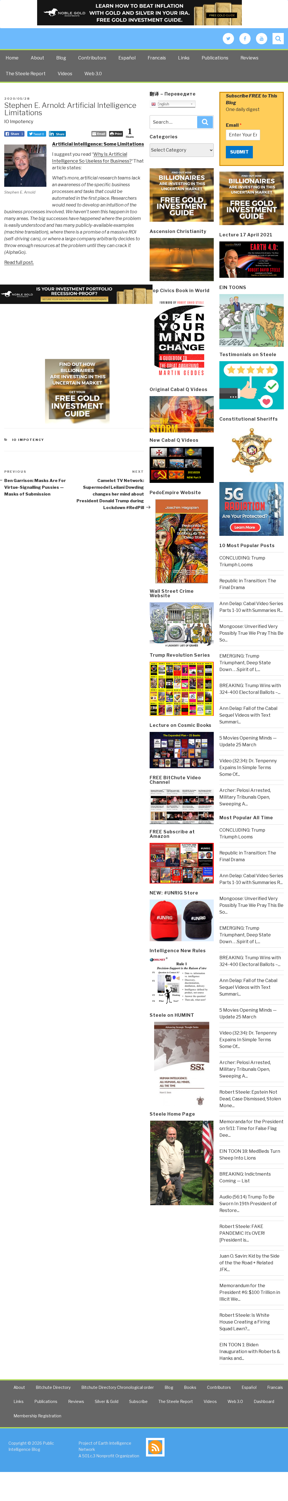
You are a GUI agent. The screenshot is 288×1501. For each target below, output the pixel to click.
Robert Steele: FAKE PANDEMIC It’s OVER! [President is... (242, 1233)
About (37, 58)
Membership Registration (37, 1415)
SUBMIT (239, 152)
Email (234, 125)
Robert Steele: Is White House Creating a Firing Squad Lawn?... (244, 1322)
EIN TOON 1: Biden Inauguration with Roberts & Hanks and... (249, 1351)
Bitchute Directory (53, 1387)
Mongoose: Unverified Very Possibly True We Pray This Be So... (251, 633)
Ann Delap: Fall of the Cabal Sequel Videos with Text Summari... (248, 715)
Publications (215, 58)
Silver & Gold (106, 1401)
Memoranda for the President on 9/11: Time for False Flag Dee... (251, 1128)
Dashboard (264, 1401)
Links (184, 58)
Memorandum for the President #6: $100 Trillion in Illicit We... (249, 1292)
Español (127, 58)
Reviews (249, 58)
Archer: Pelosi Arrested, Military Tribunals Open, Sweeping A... (245, 797)
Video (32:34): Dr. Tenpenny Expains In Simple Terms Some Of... (248, 767)
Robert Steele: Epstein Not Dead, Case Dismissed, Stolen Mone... (250, 1098)
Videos (65, 73)
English (162, 104)
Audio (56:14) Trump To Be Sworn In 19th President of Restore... (248, 1203)
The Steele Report (26, 73)
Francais (157, 58)
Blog (61, 58)
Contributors (92, 58)
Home (12, 58)
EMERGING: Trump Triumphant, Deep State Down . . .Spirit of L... (245, 662)
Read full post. (19, 262)
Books (190, 1387)
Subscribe (138, 1401)
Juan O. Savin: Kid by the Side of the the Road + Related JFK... (249, 1262)
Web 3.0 (93, 73)
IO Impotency (18, 121)
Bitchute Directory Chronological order (117, 1387)
